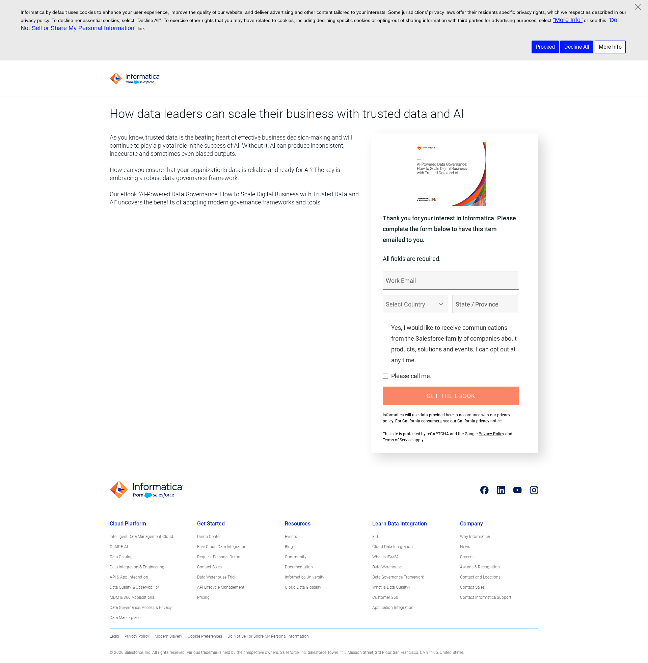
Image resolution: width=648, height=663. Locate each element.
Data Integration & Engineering (137, 567)
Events (291, 536)
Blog (289, 546)
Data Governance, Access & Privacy (141, 607)
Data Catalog (121, 557)
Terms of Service (397, 440)
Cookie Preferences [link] (205, 636)
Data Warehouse (387, 567)
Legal (114, 636)
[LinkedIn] (501, 490)
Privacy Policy (491, 434)
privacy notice (489, 421)
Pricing (203, 597)
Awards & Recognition (480, 567)
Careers (467, 557)
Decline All (576, 47)
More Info (610, 47)
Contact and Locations (480, 577)
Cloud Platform (128, 523)
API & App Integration (129, 577)
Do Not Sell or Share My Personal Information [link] (268, 636)
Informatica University (304, 577)
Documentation (299, 567)
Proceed (545, 47)
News (465, 546)
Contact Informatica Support (485, 597)
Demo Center (209, 536)
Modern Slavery (168, 636)
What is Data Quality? (391, 587)
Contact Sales (209, 567)
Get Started (211, 523)
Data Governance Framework (398, 577)
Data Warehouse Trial (216, 577)
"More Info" (568, 20)
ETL (375, 536)
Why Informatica (475, 536)
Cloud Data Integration (392, 546)
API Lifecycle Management (220, 587)
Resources (297, 523)
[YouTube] (517, 490)
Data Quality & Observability (134, 587)
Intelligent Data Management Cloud (141, 536)
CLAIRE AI (119, 546)
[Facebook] (484, 490)
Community (295, 557)
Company (471, 523)
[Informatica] (135, 78)
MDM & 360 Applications (132, 597)
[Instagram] (534, 490)
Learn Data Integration (399, 523)
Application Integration (392, 607)
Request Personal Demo (218, 557)
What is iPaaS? (385, 557)
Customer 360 (385, 597)
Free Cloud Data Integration (221, 546)
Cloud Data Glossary (303, 587)
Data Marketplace (125, 617)
